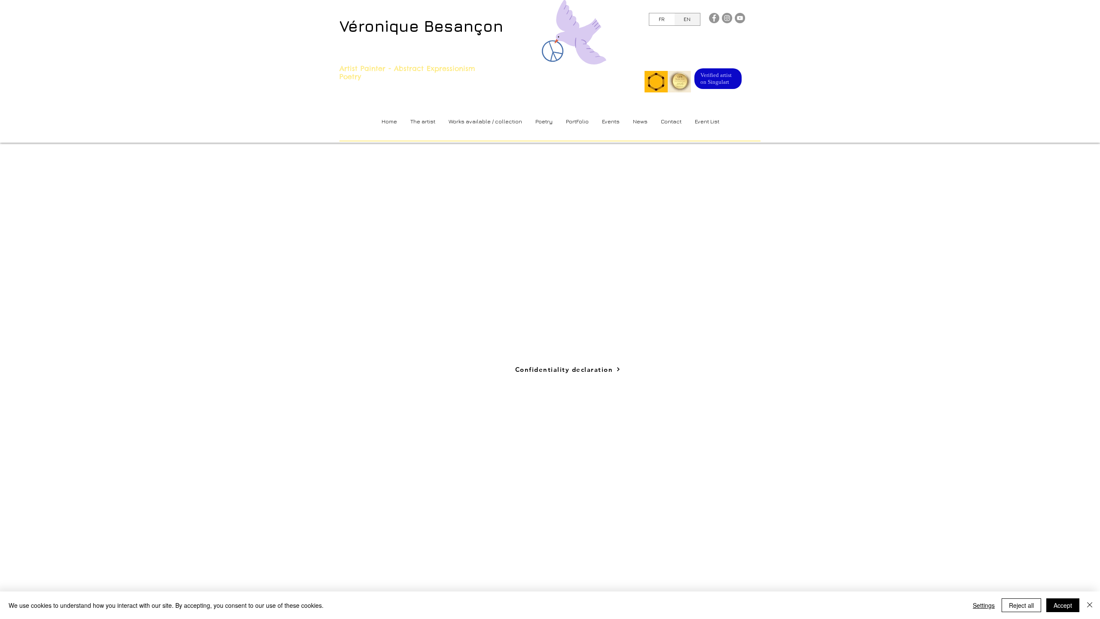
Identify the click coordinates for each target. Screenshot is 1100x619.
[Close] (1090, 605)
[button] (485, 121)
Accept (1063, 605)
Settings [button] (984, 605)
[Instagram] (727, 18)
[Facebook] (714, 18)
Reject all (1021, 605)
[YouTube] (740, 18)
